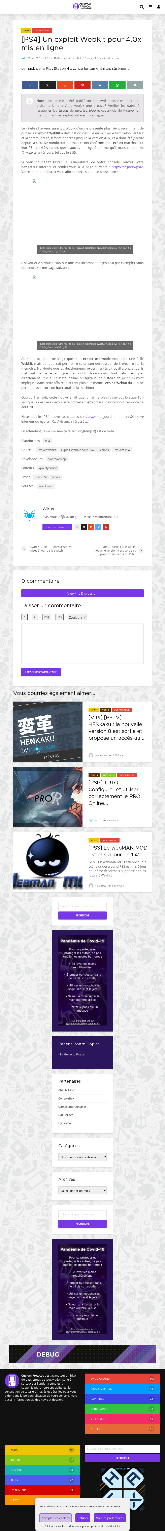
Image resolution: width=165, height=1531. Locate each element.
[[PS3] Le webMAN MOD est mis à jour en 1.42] (47, 861)
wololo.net (46, 486)
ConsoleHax (66, 1098)
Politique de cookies (55, 1526)
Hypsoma (64, 1123)
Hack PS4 (41, 477)
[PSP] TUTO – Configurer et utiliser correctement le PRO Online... (114, 793)
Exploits (103, 450)
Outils (105, 710)
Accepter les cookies (56, 1518)
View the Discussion (82, 593)
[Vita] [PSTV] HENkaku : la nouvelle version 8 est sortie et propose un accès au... (116, 728)
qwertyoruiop (57, 459)
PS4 (47, 441)
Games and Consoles (72, 1107)
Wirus (30, 58)
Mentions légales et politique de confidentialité (95, 1526)
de (77, 110)
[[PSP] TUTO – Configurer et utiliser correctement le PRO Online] (47, 796)
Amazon (92, 416)
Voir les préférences (110, 1518)
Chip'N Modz (67, 1090)
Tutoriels (108, 775)
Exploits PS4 (122, 450)
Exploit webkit (47, 450)
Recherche (83, 915)
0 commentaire (65, 58)
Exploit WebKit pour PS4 (77, 450)
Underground (42, 30)
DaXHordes (65, 1115)
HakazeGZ (100, 885)
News (26, 30)
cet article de (120, 110)
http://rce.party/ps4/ (127, 167)
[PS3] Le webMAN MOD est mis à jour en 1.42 (118, 851)
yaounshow (100, 755)
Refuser (83, 1518)
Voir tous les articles (57, 527)
